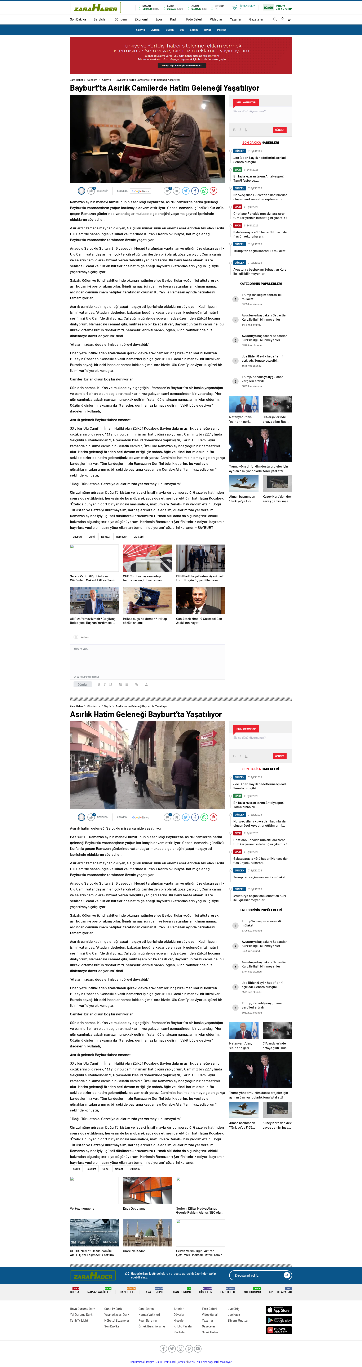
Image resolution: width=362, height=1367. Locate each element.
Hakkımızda (137, 1361)
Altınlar (179, 1308)
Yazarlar (236, 19)
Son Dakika (78, 19)
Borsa (74, 1290)
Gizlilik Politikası (165, 1361)
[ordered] (121, 684)
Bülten (170, 29)
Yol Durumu (252, 1290)
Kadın (174, 19)
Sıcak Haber (210, 1332)
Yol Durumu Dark (81, 1314)
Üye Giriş (233, 1308)
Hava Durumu (153, 1290)
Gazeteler (256, 19)
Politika (221, 29)
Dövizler (179, 1314)
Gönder (83, 684)
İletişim (150, 1361)
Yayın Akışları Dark (116, 1314)
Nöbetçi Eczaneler (116, 1320)
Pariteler (227, 1290)
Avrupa (155, 29)
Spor (158, 19)
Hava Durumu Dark (82, 1308)
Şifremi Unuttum (239, 1320)
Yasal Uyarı (226, 1361)
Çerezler (182, 1361)
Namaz (105, 536)
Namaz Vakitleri (99, 1290)
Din (182, 29)
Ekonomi (141, 19)
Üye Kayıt (234, 1314)
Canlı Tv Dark (113, 1308)
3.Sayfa (140, 29)
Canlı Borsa (146, 1308)
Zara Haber (76, 79)
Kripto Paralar (280, 1290)
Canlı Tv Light (79, 1320)
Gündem (121, 19)
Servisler (100, 19)
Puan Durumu (181, 1290)
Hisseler (205, 1290)
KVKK (191, 1361)
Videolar (216, 19)
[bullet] (126, 684)
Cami (92, 536)
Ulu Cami (139, 536)
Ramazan (121, 536)
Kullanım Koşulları (207, 1361)
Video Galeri (210, 1314)
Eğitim (194, 29)
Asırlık (76, 1168)
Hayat (207, 29)
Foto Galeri (194, 19)
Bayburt (77, 536)
